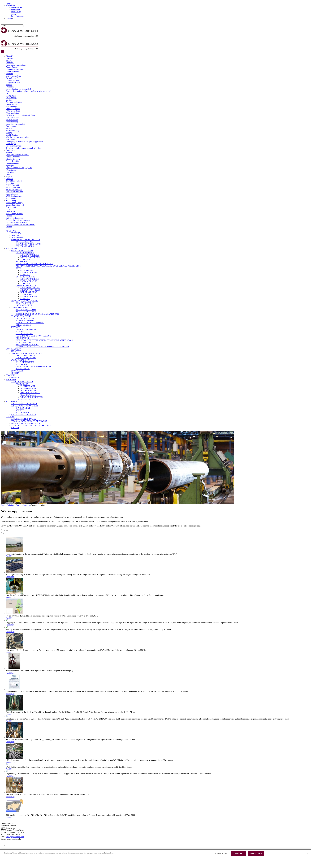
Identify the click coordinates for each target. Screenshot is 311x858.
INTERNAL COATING (25, 320)
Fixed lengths (11, 144)
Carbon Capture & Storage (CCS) (19, 168)
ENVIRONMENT (23, 408)
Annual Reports (12, 67)
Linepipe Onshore (13, 80)
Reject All (238, 853)
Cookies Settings (221, 853)
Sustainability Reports (14, 214)
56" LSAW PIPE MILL (29, 390)
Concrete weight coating (15, 124)
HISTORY (15, 235)
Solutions (9, 74)
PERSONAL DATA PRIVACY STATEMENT (29, 421)
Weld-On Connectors (14, 196)
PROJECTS (10, 375)
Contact (9, 18)
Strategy (9, 152)
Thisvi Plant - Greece (14, 181)
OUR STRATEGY (13, 349)
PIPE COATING (22, 338)
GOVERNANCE (22, 412)
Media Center (11, 5)
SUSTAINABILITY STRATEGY (24, 404)
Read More (10, 556)
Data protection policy (14, 218)
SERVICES (25, 259)
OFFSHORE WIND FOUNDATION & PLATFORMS (37, 314)
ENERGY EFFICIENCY (25, 355)
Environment (11, 207)
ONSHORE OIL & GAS (25, 277)
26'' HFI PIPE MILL (28, 388)
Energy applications (13, 76)
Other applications (13, 109)
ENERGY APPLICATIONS (22, 251)
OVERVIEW (16, 233)
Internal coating (12, 122)
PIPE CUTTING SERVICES (27, 345)
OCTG (8, 93)
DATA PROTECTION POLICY (23, 419)
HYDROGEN (21, 261)
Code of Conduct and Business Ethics (20, 225)
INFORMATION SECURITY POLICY (26, 423)
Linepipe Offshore (13, 82)
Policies (9, 216)
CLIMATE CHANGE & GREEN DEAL (27, 353)
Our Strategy (11, 150)
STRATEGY (16, 351)
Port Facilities (11, 198)
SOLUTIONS (11, 248)
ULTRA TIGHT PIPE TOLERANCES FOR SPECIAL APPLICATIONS (44, 340)
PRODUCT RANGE (28, 272)
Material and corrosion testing (17, 137)
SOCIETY (20, 410)
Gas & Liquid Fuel (13, 78)
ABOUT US (11, 231)
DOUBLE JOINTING (24, 334)
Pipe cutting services (14, 146)
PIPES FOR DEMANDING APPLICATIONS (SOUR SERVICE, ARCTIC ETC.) (48, 266)
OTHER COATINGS (24, 325)
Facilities (9, 179)
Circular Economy (13, 159)
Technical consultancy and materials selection (23, 148)
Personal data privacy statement (18, 220)
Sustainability (11, 200)
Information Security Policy (16, 222)
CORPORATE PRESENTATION (29, 244)
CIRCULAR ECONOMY (26, 358)
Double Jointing (12, 135)
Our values (10, 63)
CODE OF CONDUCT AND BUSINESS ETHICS (31, 425)
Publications (15, 10)
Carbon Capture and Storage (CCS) (19, 89)
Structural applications (14, 102)
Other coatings (11, 126)
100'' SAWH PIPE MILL (30, 393)
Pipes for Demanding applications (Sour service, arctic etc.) (28, 91)
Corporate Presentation (14, 69)
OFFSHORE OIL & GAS (26, 286)
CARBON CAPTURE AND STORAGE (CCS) (34, 264)
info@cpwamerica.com (15, 837)
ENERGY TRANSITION (21, 360)
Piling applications (13, 113)
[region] (155, 853)
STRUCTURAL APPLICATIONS (24, 301)
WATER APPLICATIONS (26, 310)
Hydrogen (10, 87)
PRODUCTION (22, 384)
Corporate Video (12, 71)
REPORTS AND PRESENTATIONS (25, 240)
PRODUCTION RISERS (30, 290)
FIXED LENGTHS (23, 342)
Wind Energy (11, 170)
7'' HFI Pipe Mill (12, 185)
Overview (9, 58)
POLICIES (10, 417)
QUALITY (15, 373)
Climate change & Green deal (17, 155)
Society (9, 209)
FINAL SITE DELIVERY (26, 329)
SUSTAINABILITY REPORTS (23, 415)
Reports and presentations (16, 65)
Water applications (13, 111)
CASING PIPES (26, 270)
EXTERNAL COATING (25, 318)
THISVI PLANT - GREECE (22, 382)
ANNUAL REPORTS (24, 242)
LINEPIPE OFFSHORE (30, 257)
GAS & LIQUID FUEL (25, 253)
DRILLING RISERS (28, 292)
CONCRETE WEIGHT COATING (30, 323)
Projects (9, 176)
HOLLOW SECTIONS (25, 303)
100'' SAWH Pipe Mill (14, 192)
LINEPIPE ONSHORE (29, 255)
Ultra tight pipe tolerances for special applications (24, 141)
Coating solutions (12, 117)
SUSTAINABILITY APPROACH (24, 406)
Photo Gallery (16, 12)
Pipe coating (10, 139)
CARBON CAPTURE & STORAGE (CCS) (33, 366)
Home (8, 3)
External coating (12, 120)
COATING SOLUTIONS (21, 316)
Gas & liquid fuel (12, 163)
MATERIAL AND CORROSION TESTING (33, 336)
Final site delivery (12, 130)
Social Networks (17, 16)
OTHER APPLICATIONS (21, 307)
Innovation (10, 172)
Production (10, 183)
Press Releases (16, 7)
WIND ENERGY (23, 369)
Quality (9, 174)
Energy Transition (13, 161)
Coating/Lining (11, 194)
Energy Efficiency (13, 157)
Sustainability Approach (15, 205)
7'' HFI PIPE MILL (27, 386)
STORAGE (20, 331)
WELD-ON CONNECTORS (31, 397)
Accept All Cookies (255, 853)
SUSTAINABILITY (14, 401)
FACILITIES (11, 380)
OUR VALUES (17, 237)
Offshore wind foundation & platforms (20, 115)
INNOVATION (17, 371)
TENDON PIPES (27, 294)
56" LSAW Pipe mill (14, 190)
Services (9, 85)
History (9, 61)
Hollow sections (12, 104)
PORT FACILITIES (23, 399)
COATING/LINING (28, 395)
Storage (9, 133)
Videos (13, 14)
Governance (10, 211)
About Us (9, 56)
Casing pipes (11, 96)
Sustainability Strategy (14, 203)
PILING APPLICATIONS (26, 312)
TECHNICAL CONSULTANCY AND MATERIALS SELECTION (42, 347)
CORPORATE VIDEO (25, 246)
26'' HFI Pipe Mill (13, 187)
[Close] (307, 853)
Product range (11, 98)
